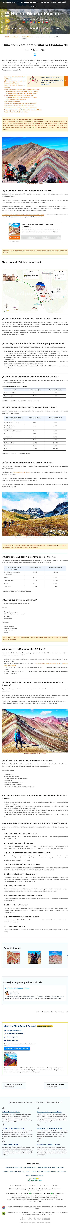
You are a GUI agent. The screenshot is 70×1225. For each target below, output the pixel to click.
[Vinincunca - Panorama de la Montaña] (55, 957)
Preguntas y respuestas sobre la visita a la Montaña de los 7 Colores (23, 110)
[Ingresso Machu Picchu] (27, 22)
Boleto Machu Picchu (35, 13)
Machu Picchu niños (15, 1171)
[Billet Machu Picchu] (35, 22)
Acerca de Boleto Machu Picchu (17, 1185)
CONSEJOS (61, 2)
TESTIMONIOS (45, 2)
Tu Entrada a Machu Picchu (11, 1112)
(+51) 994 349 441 (58, 1193)
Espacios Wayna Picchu (44, 1167)
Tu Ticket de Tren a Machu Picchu (13, 1128)
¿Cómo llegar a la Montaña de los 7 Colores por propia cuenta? (21, 89)
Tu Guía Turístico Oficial (10, 1144)
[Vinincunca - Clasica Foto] (13, 957)
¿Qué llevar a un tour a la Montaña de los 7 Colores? (18, 105)
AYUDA (53, 2)
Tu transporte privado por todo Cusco (49, 1112)
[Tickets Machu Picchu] (39, 22)
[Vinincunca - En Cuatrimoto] (34, 957)
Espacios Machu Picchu (30, 1167)
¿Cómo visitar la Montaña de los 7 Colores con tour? (18, 95)
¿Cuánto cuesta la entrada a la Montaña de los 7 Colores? (22, 91)
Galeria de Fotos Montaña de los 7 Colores (16, 112)
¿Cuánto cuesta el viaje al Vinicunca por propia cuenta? (21, 93)
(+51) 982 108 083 (36, 1193)
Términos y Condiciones (32, 1185)
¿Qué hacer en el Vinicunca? (12, 101)
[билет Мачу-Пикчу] (47, 22)
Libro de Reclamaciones (45, 1185)
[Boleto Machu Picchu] (23, 22)
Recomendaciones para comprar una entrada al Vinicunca (20, 107)
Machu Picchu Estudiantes (29, 1171)
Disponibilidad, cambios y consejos (46, 1171)
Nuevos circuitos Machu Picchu (14, 1167)
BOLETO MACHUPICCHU (10, 2)
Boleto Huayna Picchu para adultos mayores (13, 1085)
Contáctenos (56, 1185)
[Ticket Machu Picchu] (31, 22)
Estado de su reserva (37, 1175)
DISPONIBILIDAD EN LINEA (29, 2)
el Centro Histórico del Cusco (21, 472)
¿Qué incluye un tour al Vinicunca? (16, 99)
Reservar (35, 6)
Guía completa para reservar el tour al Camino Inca (55, 1085)
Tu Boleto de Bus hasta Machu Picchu (49, 1128)
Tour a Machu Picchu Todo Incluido (48, 1144)
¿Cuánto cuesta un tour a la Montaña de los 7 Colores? (21, 97)
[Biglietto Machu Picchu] (43, 22)
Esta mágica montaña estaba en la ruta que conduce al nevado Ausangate (23, 214)
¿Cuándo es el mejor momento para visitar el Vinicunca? (20, 103)
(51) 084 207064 (17, 1193)
